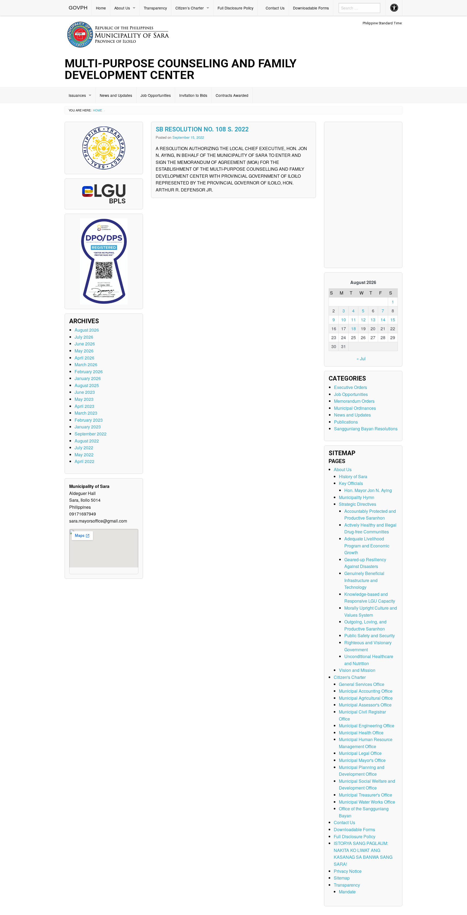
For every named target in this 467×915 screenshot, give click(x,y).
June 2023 (85, 392)
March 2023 (86, 413)
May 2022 (84, 454)
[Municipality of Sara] (126, 34)
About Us (122, 8)
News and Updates (116, 95)
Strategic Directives (357, 504)
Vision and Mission (357, 670)
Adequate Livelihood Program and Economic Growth (366, 546)
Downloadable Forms (311, 8)
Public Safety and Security (369, 635)
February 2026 (89, 371)
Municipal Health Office (361, 732)
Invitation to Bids (193, 95)
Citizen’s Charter (189, 8)
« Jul (361, 358)
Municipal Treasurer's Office (365, 795)
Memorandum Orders (354, 401)
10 (343, 319)
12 (363, 319)
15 (392, 319)
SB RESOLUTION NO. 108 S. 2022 (202, 129)
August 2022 (87, 441)
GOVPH (78, 8)
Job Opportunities (156, 95)
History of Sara (353, 476)
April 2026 (84, 358)
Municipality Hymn (356, 497)
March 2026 (86, 364)
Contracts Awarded (232, 95)
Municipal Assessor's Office (365, 705)
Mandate (347, 891)
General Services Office (361, 684)
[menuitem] (78, 8)
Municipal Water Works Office (367, 802)
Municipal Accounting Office (365, 691)
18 (353, 328)
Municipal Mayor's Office (362, 760)
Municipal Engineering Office (366, 725)
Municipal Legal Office (360, 753)
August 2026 (87, 330)
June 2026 (85, 344)
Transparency (155, 8)
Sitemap (342, 878)
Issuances (77, 95)
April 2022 (84, 461)
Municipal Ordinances (355, 408)
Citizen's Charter (350, 677)
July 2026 (84, 337)
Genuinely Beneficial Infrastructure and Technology (364, 580)
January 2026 (88, 378)
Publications (346, 422)
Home (101, 8)
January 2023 (88, 427)
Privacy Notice (348, 871)
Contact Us (275, 8)
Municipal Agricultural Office (366, 698)
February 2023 (89, 420)
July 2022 (84, 447)
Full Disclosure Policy (235, 8)
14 (383, 319)
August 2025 (87, 385)
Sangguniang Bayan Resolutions (366, 428)
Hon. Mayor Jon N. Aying (368, 490)
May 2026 (84, 351)
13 (373, 319)
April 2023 (84, 406)
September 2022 (90, 434)
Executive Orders (350, 387)
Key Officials (351, 483)
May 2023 (84, 399)
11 (353, 319)
